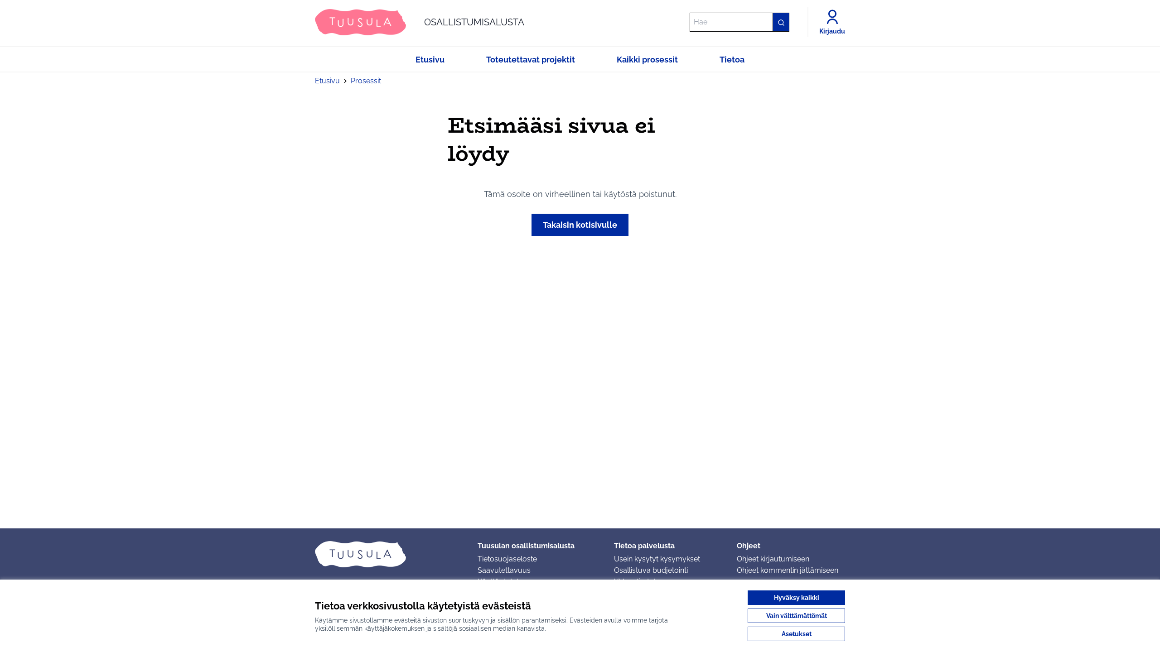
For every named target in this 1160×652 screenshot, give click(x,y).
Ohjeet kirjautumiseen (773, 559)
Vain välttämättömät (796, 615)
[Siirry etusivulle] (389, 554)
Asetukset (797, 634)
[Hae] (781, 22)
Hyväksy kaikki (796, 597)
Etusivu (327, 81)
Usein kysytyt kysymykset (657, 559)
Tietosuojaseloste (507, 559)
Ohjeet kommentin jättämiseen (787, 570)
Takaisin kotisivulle (580, 225)
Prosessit (366, 81)
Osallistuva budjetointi (651, 570)
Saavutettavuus (504, 570)
